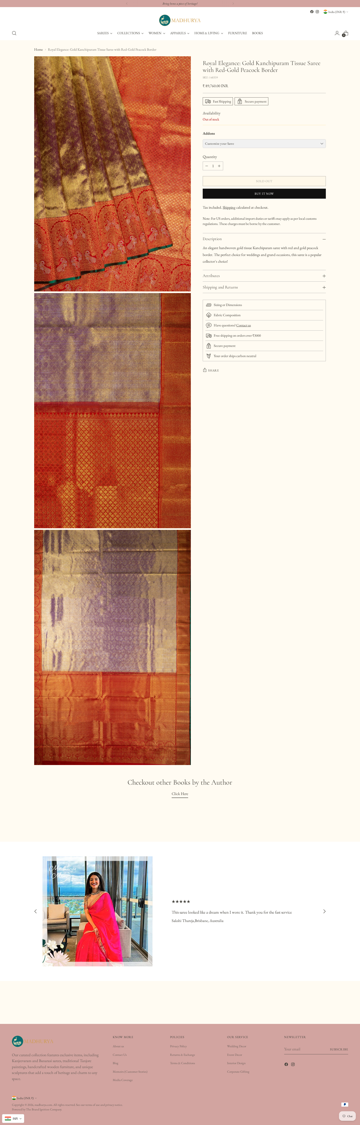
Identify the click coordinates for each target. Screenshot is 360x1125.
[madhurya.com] (180, 20)
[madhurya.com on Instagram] (317, 12)
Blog (115, 1063)
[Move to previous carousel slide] (35, 911)
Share (213, 370)
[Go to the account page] (337, 33)
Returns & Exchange (182, 1055)
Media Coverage (123, 1080)
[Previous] (126, 3)
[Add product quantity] (219, 166)
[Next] (233, 3)
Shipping (229, 207)
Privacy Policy (178, 1046)
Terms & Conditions (182, 1063)
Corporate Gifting (238, 1072)
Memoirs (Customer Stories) (130, 1072)
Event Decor (234, 1055)
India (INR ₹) (336, 12)
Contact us (243, 325)
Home (38, 49)
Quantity (210, 156)
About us (118, 1046)
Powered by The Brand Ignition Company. (37, 1109)
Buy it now (264, 194)
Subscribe (339, 1049)
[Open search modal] (14, 33)
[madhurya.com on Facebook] (312, 12)
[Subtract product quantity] (206, 166)
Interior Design (236, 1063)
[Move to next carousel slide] (324, 911)
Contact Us (120, 1055)
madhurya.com (43, 1105)
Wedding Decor (236, 1046)
